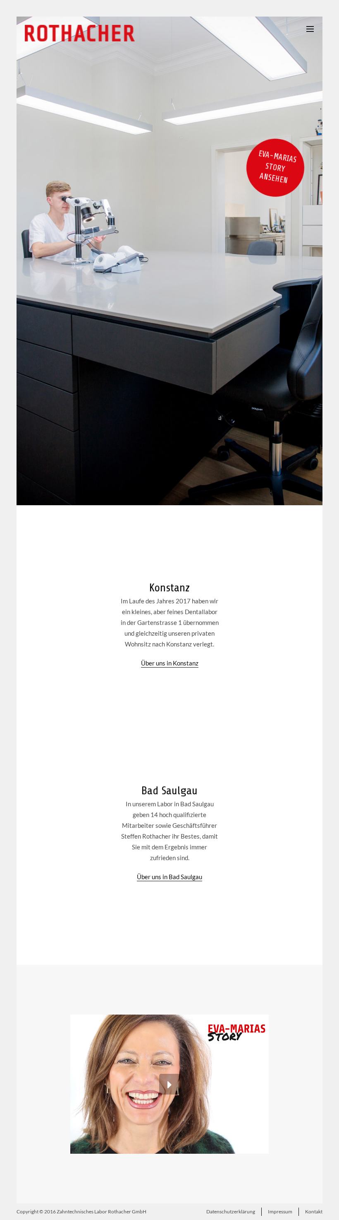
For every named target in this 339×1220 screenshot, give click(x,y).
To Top (170, 1212)
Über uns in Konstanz (169, 663)
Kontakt (313, 1211)
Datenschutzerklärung (230, 1211)
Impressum (280, 1211)
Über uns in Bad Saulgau (169, 876)
